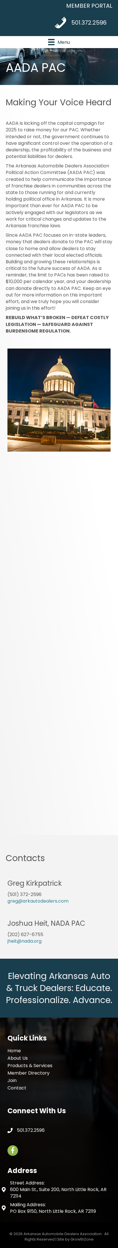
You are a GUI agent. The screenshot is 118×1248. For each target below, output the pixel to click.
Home (14, 1050)
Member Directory (28, 1073)
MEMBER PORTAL (89, 6)
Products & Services (29, 1065)
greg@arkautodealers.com (37, 901)
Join (12, 1080)
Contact (16, 1088)
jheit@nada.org (24, 941)
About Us (17, 1058)
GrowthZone (82, 1239)
